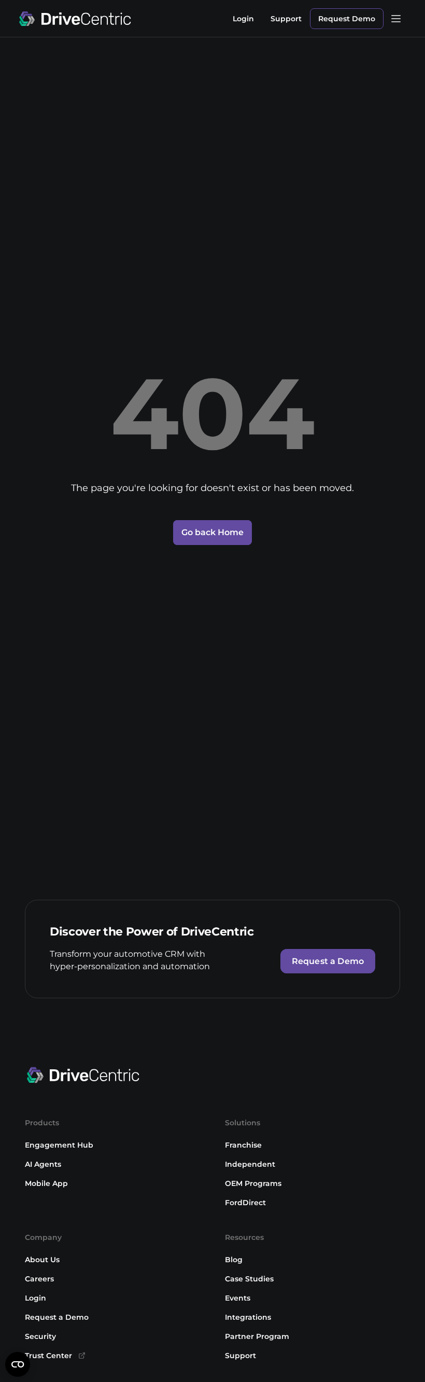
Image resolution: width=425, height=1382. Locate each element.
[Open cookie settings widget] (17, 1364)
